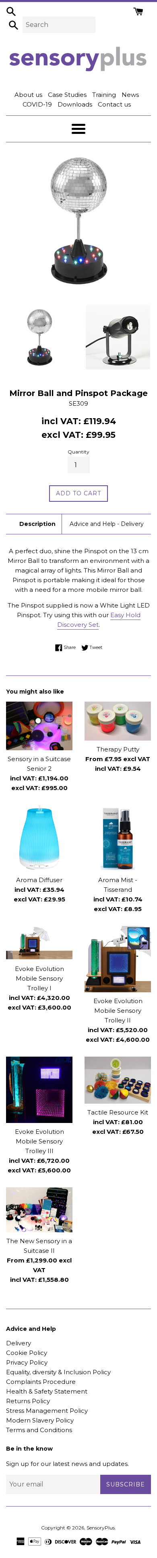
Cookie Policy (26, 1353)
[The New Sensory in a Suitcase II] (39, 1209)
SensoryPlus (101, 1528)
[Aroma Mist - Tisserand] (118, 838)
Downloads (75, 104)
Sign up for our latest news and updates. (67, 1464)
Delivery (18, 1343)
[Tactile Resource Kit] (118, 1080)
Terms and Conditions (39, 1430)
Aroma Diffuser (39, 880)
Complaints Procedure (41, 1382)
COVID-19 (37, 104)
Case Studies (67, 95)
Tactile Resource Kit (117, 1112)
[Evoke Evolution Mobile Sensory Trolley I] (39, 943)
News (130, 95)
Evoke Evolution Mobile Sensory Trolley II (118, 1010)
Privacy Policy (27, 1362)
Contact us (114, 104)
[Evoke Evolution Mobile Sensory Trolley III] (39, 1090)
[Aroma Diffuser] (39, 838)
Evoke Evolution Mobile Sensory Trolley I (39, 978)
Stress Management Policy (47, 1410)
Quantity (78, 452)
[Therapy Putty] (118, 721)
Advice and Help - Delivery (107, 524)
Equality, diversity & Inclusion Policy (58, 1372)
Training (104, 95)
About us (28, 95)
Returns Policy (28, 1401)
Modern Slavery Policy (40, 1420)
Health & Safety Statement (46, 1391)
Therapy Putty (118, 749)
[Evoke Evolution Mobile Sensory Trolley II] (118, 959)
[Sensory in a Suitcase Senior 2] (39, 726)
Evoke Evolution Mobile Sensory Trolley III (39, 1141)
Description (37, 524)
